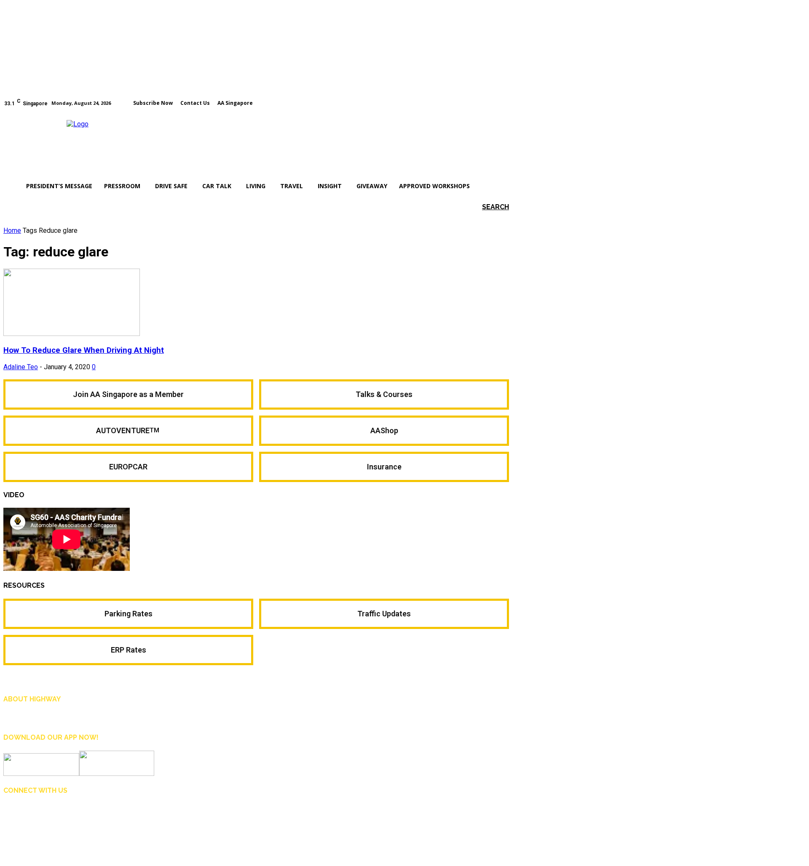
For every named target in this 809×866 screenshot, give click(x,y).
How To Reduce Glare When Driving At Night (83, 350)
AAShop (384, 430)
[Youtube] (505, 102)
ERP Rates (128, 649)
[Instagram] (493, 102)
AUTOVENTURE (128, 430)
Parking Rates (128, 613)
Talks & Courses (384, 394)
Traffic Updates (384, 613)
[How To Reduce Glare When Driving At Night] (71, 334)
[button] (483, 207)
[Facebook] (481, 102)
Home (12, 230)
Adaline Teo (20, 367)
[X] (69, 813)
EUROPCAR (128, 466)
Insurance (384, 466)
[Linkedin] (49, 813)
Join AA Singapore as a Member (128, 394)
